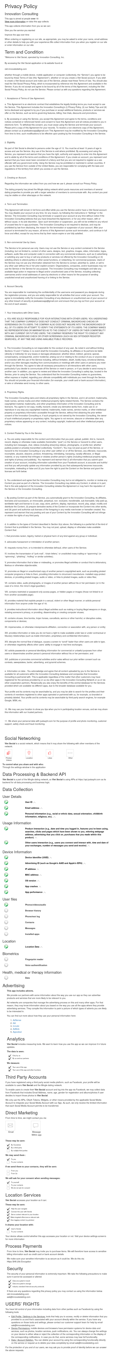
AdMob (16, 1028)
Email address (32, 807)
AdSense (17, 1020)
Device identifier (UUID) (37, 857)
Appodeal (17, 1031)
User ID (29, 802)
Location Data (32, 946)
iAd (14, 1023)
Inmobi (16, 1025)
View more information (15, 21)
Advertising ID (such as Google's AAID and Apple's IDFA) (54, 863)
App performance (34, 892)
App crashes (31, 886)
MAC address (32, 874)
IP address (30, 868)
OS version (31, 880)
